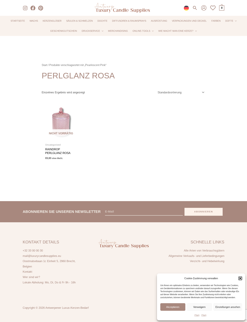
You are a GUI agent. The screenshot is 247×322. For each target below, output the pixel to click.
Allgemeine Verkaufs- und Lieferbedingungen (196, 256)
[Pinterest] (40, 8)
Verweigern (199, 307)
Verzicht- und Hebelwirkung (207, 261)
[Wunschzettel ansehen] (213, 9)
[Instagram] (25, 8)
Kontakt (27, 271)
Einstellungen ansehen (227, 307)
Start (44, 65)
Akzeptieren (172, 307)
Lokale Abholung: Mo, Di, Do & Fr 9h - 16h (49, 282)
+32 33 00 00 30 (33, 250)
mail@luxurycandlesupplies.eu (42, 256)
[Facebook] (32, 8)
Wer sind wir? (31, 277)
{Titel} (196, 315)
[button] (240, 278)
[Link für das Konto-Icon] (204, 8)
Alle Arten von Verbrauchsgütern (204, 250)
